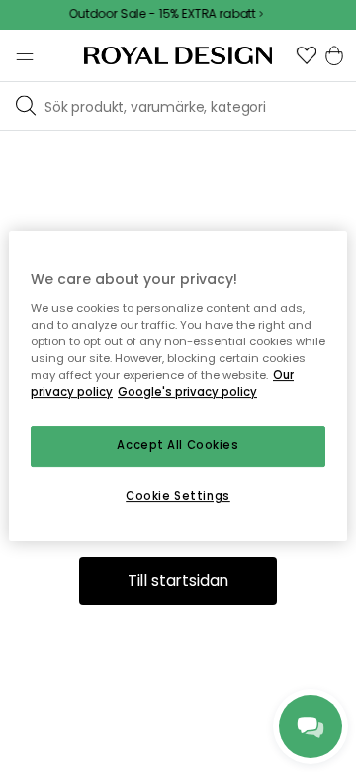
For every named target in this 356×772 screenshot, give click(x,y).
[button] (306, 55)
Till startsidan (178, 580)
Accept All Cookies (177, 445)
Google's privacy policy (187, 392)
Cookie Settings (178, 496)
